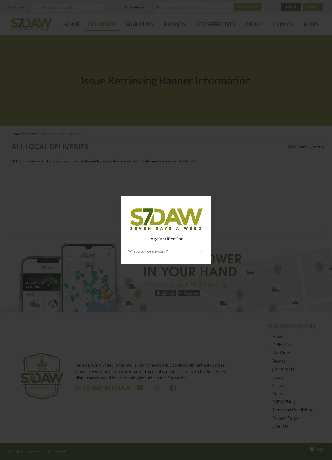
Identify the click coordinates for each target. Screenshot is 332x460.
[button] (166, 251)
